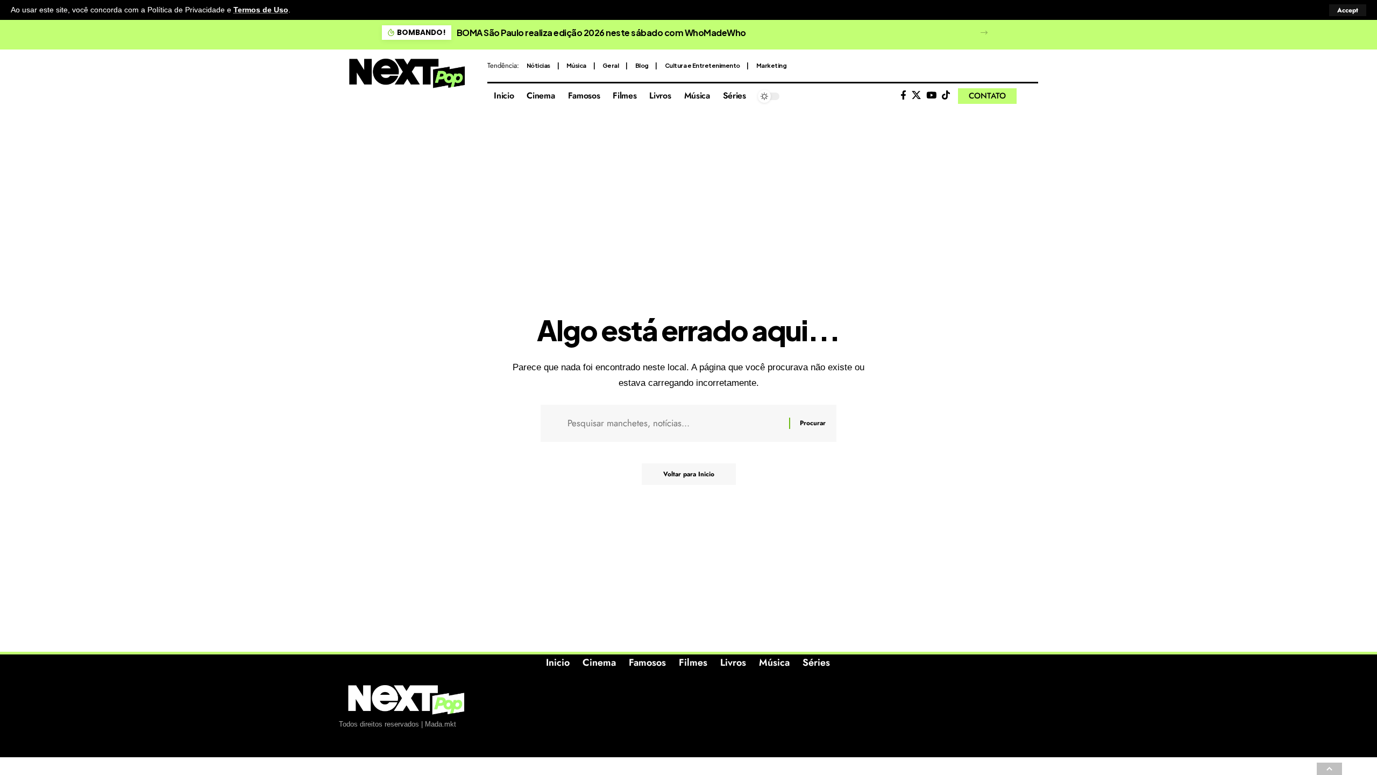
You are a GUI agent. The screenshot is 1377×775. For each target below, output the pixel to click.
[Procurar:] (674, 423)
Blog (642, 65)
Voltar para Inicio (688, 474)
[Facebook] (903, 95)
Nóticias (538, 65)
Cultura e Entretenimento (702, 65)
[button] (1347, 10)
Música (576, 65)
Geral (610, 65)
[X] (916, 95)
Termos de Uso (260, 10)
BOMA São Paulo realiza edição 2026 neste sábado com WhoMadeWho (601, 32)
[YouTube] (931, 95)
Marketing (771, 65)
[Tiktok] (946, 95)
